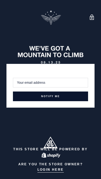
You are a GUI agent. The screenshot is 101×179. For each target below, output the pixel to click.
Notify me (50, 96)
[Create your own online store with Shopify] (50, 155)
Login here (50, 169)
